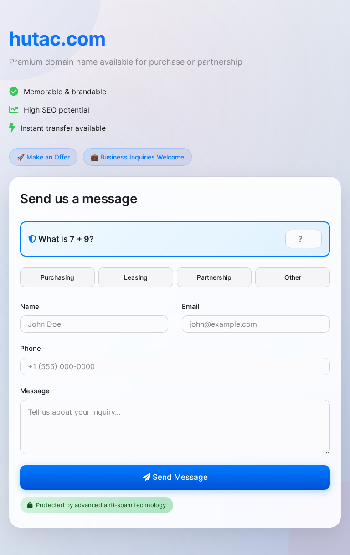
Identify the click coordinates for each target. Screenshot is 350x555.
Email (191, 306)
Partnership (214, 277)
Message (35, 390)
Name (29, 306)
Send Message (179, 477)
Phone (30, 348)
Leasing (136, 277)
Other (292, 277)
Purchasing (57, 277)
